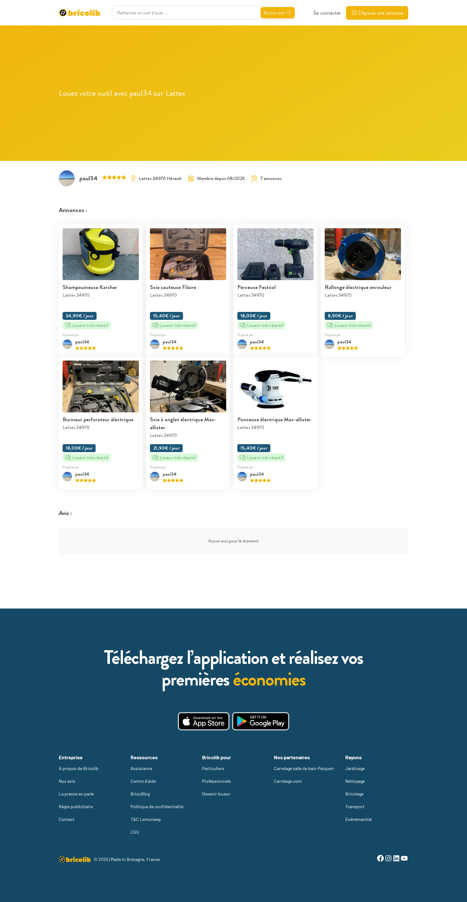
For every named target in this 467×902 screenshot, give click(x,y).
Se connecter (327, 13)
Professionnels (216, 781)
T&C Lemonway (146, 819)
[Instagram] (388, 859)
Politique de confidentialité (157, 806)
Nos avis (67, 781)
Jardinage (355, 768)
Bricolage (354, 793)
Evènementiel (358, 819)
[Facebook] (380, 859)
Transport (354, 806)
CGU (135, 832)
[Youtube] (404, 859)
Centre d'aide (143, 781)
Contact (66, 819)
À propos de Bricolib (78, 768)
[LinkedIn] (396, 859)
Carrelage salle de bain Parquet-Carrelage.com (304, 775)
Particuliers (213, 768)
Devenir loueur (216, 793)
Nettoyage (355, 781)
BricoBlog (140, 793)
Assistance (141, 768)
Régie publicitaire (76, 806)
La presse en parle (76, 793)
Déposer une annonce (381, 13)
